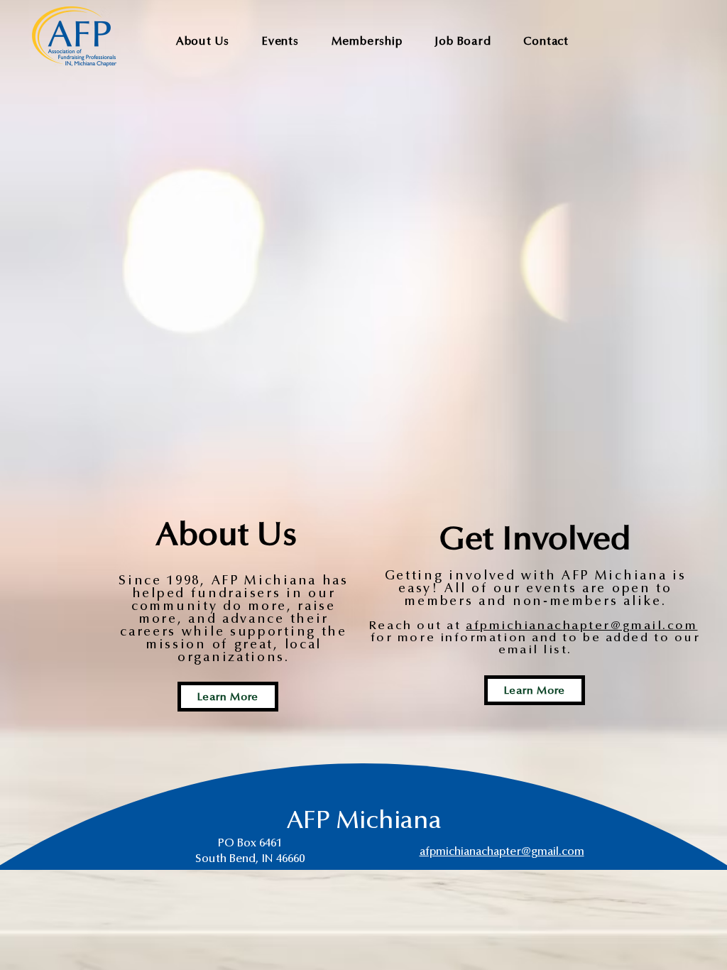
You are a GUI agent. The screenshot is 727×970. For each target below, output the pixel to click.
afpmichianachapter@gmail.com (581, 625)
